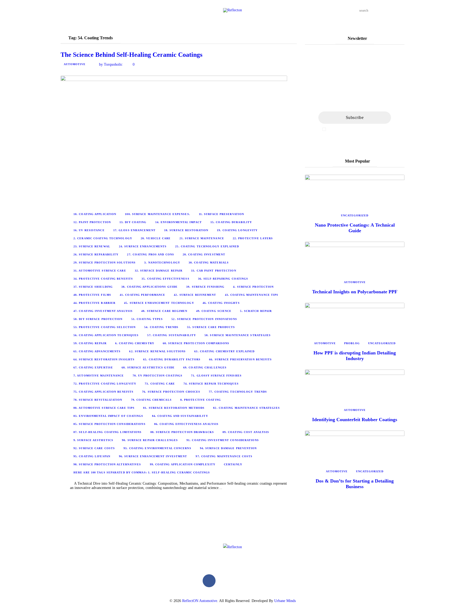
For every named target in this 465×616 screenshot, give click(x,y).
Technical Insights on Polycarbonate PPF (354, 291)
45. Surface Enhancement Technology (159, 302)
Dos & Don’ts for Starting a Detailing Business (355, 483)
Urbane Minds (285, 601)
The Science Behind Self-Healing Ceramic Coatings (131, 54)
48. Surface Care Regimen (164, 310)
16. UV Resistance (89, 230)
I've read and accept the (357, 129)
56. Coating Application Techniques (106, 335)
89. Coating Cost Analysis (246, 432)
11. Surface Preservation (221, 214)
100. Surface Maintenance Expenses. (157, 214)
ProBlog (352, 343)
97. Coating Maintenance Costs (224, 456)
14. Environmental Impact (178, 222)
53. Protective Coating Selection (104, 327)
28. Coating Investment (204, 254)
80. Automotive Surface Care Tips (104, 407)
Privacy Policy (376, 129)
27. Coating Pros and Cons (150, 254)
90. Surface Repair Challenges (150, 440)
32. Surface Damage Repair (159, 270)
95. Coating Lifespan (91, 456)
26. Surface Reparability (95, 254)
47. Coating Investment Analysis (103, 310)
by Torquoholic (111, 64)
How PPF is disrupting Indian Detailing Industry (354, 355)
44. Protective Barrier (94, 302)
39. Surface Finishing (205, 286)
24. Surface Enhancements (143, 246)
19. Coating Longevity (237, 230)
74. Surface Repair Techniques (211, 383)
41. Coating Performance (142, 294)
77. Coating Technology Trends (238, 391)
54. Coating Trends (161, 327)
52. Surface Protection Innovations (204, 319)
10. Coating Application (94, 214)
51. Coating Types (147, 319)
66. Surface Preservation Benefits (240, 359)
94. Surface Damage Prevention (228, 448)
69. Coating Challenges (205, 367)
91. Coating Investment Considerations (222, 440)
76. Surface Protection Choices (171, 391)
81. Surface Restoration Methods (174, 407)
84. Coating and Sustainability (180, 415)
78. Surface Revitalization (97, 399)
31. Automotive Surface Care (99, 270)
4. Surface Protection (253, 286)
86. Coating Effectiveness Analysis (186, 424)
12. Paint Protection (92, 222)
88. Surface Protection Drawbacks (182, 432)
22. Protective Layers (253, 238)
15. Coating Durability (231, 222)
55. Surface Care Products (211, 327)
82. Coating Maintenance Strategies (246, 407)
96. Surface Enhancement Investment (153, 456)
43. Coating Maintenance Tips (252, 294)
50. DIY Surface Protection (98, 319)
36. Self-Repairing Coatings (223, 278)
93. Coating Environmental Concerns (157, 448)
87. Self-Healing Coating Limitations (107, 432)
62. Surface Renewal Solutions (157, 351)
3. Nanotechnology (162, 262)
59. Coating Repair (90, 343)
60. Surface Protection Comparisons (196, 343)
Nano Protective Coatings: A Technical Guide (355, 227)
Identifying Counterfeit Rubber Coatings (354, 419)
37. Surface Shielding (93, 286)
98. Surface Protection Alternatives (107, 464)
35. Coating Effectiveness (165, 278)
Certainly (233, 464)
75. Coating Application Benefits (103, 391)
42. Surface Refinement (195, 294)
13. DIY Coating (133, 222)
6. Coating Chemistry (134, 343)
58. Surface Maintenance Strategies (238, 335)
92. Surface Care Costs (94, 448)
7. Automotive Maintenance (98, 375)
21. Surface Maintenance (201, 238)
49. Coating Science (214, 310)
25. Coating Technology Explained (207, 246)
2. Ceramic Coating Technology (102, 238)
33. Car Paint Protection (213, 270)
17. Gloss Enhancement (134, 230)
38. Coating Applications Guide (149, 286)
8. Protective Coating (200, 399)
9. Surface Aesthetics (93, 440)
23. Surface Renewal (91, 246)
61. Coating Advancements (97, 351)
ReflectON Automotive (199, 601)
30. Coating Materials (209, 262)
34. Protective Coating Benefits (103, 278)
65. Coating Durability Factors (171, 359)
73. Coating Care (160, 383)
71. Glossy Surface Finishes (216, 375)
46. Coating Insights (221, 302)
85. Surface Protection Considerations (109, 424)
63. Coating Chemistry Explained (224, 351)
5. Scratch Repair (256, 310)
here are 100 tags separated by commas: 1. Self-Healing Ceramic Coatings (141, 472)
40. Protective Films (92, 294)
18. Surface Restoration (186, 230)
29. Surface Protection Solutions (104, 262)
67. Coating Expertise (93, 367)
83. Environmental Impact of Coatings (108, 415)
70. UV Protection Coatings (158, 375)
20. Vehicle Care (156, 238)
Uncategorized (354, 215)
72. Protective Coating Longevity (104, 383)
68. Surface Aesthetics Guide (148, 367)
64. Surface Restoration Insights (104, 359)
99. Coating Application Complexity (182, 464)
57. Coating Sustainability (171, 335)
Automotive (75, 64)
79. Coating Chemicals (151, 399)
